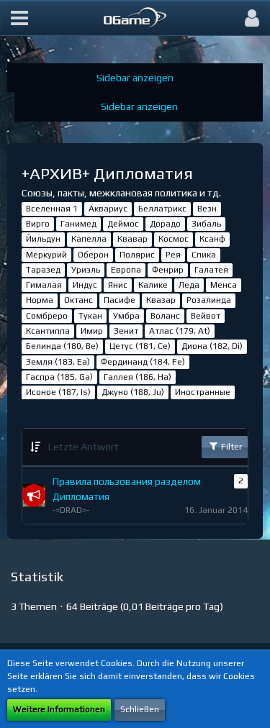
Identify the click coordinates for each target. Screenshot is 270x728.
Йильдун (43, 239)
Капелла (89, 239)
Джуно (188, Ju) (133, 392)
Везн (207, 209)
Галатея (211, 270)
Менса (223, 285)
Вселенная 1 (52, 209)
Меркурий (46, 255)
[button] (19, 17)
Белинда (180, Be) (62, 346)
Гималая (44, 285)
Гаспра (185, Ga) (59, 377)
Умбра (126, 316)
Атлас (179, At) (179, 331)
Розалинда (208, 300)
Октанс (78, 300)
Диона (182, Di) (212, 346)
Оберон (93, 255)
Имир (92, 331)
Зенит (126, 331)
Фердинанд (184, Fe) (143, 362)
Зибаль (206, 224)
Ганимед (78, 224)
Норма (39, 300)
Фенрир (168, 270)
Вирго (38, 224)
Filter (230, 447)
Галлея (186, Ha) (137, 377)
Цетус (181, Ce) (140, 346)
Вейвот (205, 316)
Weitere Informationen (59, 709)
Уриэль (85, 270)
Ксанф (212, 239)
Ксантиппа (48, 331)
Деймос (123, 224)
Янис (117, 285)
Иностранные (202, 392)
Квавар (132, 239)
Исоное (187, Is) (58, 392)
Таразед (43, 270)
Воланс (165, 316)
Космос (173, 239)
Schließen (139, 709)
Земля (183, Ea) (58, 362)
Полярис (137, 255)
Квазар (161, 300)
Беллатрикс (162, 209)
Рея (173, 255)
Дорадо (165, 224)
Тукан (90, 316)
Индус (85, 285)
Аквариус (108, 209)
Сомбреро (47, 316)
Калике (153, 285)
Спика (204, 255)
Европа (126, 270)
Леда (189, 285)
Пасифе (119, 300)
